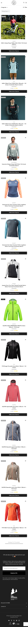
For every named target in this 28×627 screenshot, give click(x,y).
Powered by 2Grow (14, 617)
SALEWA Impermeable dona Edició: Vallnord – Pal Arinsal (14, 407)
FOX (14, 81)
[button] (2, 27)
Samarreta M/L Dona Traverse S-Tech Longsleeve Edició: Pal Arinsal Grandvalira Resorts (14, 205)
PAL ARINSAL (14, 162)
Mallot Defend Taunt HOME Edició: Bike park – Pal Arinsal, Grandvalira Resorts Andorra (14, 124)
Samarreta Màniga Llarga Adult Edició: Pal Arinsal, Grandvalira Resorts (14, 164)
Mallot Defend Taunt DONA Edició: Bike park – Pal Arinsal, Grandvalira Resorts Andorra (14, 84)
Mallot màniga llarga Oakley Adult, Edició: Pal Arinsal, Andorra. (14, 43)
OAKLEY (14, 41)
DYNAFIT (14, 203)
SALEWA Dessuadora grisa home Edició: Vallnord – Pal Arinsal (14, 447)
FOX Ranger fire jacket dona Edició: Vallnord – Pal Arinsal (14, 366)
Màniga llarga (5, 11)
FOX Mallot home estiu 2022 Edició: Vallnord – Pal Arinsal (14, 528)
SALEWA (14, 324)
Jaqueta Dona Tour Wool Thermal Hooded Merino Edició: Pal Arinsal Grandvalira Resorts (14, 286)
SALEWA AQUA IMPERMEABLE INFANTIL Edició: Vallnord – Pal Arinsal (14, 326)
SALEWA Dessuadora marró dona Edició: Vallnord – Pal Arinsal (14, 488)
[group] (14, 27)
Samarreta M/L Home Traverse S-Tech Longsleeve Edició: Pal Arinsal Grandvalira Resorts (14, 245)
